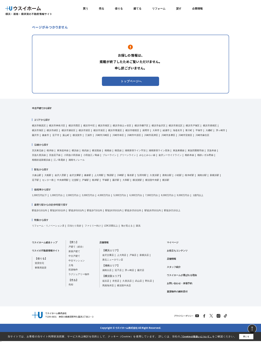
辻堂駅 (75, 180)
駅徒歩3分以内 (57, 210)
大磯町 (209, 130)
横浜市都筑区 (132, 130)
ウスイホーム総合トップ (44, 242)
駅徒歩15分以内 (133, 210)
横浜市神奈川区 (57, 125)
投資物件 (73, 269)
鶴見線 (118, 150)
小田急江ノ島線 (91, 155)
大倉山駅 (36, 175)
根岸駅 (95, 180)
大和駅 (126, 180)
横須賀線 (96, 150)
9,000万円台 (183, 195)
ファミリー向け (93, 225)
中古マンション (77, 260)
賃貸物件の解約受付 (177, 291)
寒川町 (188, 130)
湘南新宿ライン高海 (159, 150)
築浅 (138, 225)
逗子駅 (35, 180)
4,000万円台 (104, 195)
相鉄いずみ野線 (205, 155)
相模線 (108, 150)
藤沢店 (140, 270)
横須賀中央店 (124, 285)
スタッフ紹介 (174, 267)
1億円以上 (198, 195)
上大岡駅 (99, 175)
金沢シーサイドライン (170, 155)
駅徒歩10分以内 (113, 210)
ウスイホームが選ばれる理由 (182, 275)
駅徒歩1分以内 (39, 210)
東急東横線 (178, 150)
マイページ (172, 242)
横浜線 (75, 150)
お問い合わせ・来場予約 (179, 283)
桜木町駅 (189, 175)
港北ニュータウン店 (112, 259)
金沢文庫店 (108, 255)
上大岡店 (121, 255)
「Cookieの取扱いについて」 (196, 336)
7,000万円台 (151, 195)
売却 (71, 284)
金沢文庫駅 (75, 175)
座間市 (145, 130)
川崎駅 (120, 175)
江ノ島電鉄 (59, 160)
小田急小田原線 (72, 155)
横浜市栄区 (84, 130)
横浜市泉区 (99, 130)
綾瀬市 (166, 130)
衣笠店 (115, 280)
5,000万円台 (119, 195)
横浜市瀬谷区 (68, 130)
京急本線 (211, 150)
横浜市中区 (89, 125)
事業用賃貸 (40, 267)
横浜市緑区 (52, 130)
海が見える (127, 225)
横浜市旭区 (38, 130)
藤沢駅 (115, 180)
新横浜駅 (214, 175)
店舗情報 (104, 242)
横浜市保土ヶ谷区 (122, 125)
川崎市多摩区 (168, 135)
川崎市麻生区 (202, 135)
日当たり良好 (74, 225)
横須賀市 (77, 135)
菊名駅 (130, 175)
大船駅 (47, 175)
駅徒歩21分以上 (172, 210)
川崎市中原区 (134, 135)
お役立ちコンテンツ (177, 250)
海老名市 (177, 130)
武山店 (138, 280)
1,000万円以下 (39, 195)
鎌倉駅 (87, 175)
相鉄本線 (189, 155)
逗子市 (55, 135)
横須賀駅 (137, 180)
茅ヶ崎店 (129, 270)
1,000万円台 (56, 195)
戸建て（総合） (77, 246)
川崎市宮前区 (185, 135)
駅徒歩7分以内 (94, 210)
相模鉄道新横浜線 (41, 160)
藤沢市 (35, 135)
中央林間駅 (63, 180)
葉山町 (65, 135)
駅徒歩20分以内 (153, 210)
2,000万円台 (72, 195)
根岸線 (50, 150)
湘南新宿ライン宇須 (135, 150)
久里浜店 (127, 280)
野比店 (148, 280)
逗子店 (118, 270)
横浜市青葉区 (115, 130)
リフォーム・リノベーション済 (48, 225)
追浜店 (105, 280)
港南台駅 (167, 175)
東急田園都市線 (196, 150)
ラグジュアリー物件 (79, 274)
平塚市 (198, 130)
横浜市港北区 (176, 125)
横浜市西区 (74, 125)
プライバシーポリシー (184, 315)
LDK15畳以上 (111, 225)
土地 (71, 265)
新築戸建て (74, 251)
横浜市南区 (104, 125)
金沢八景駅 (60, 175)
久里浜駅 (154, 175)
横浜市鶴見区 (39, 125)
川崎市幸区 (118, 135)
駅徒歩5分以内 (76, 210)
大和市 (156, 130)
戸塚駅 (85, 180)
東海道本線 (63, 150)
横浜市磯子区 (141, 125)
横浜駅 (165, 180)
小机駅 (178, 175)
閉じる (246, 336)
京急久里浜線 (39, 155)
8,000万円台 (167, 195)
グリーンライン (128, 155)
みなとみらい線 (147, 155)
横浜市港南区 (210, 125)
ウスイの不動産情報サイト (46, 250)
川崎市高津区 (151, 135)
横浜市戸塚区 (193, 125)
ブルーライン (109, 155)
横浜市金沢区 (158, 125)
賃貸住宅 (39, 263)
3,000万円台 (88, 195)
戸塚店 (132, 255)
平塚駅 (105, 180)
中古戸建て (74, 256)
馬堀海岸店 (108, 285)
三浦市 (88, 135)
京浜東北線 (38, 150)
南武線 (85, 150)
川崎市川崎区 (102, 135)
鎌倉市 (45, 135)
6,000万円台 (135, 195)
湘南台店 (107, 270)
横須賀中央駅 (152, 180)
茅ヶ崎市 (220, 130)
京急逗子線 (55, 155)
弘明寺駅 (141, 175)
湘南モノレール (77, 160)
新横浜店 (144, 255)
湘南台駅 (202, 175)
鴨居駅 (110, 175)
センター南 (48, 180)
